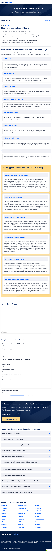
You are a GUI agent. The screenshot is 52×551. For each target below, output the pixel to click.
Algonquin (5, 521)
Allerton (4, 527)
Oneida (38, 524)
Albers (4, 513)
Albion (4, 516)
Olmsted (38, 513)
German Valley (23, 505)
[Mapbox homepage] (4, 332)
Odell (37, 505)
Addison (4, 511)
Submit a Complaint (11, 419)
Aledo (3, 519)
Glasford (21, 527)
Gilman (21, 521)
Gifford (21, 516)
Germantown (22, 508)
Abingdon (4, 508)
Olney (38, 516)
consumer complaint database (17, 395)
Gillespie (21, 519)
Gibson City (22, 513)
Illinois (2, 25)
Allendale (4, 524)
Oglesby (38, 508)
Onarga (38, 521)
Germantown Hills (24, 511)
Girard (21, 524)
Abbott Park (5, 505)
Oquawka (38, 527)
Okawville (39, 511)
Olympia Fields (40, 519)
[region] (26, 319)
